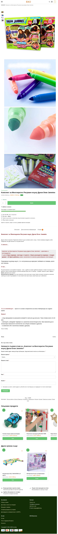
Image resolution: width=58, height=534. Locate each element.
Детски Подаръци (18, 399)
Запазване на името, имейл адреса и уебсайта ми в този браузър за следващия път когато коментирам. (27, 386)
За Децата (25, 399)
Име (2, 374)
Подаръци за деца (47, 399)
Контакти (3, 523)
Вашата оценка (5, 354)
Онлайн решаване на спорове (8, 509)
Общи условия (4, 502)
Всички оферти (10, 399)
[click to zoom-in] (30, 33)
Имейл (3, 380)
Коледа (40, 399)
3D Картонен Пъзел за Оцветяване (35, 473)
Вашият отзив (5, 360)
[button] (55, 2)
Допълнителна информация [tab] (28, 229)
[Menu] (3, 2)
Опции (36, 478)
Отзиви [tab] (40, 229)
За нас (2, 518)
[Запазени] (22, 411)
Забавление (31, 399)
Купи (31, 203)
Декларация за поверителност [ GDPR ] (10, 512)
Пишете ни (32, 502)
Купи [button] (13, 438)
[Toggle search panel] (49, 2)
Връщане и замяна (5, 507)
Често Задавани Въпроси (7, 520)
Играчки (36, 399)
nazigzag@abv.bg (37, 508)
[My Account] (52, 2)
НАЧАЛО (3, 5)
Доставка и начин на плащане (8, 504)
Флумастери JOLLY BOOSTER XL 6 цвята (12, 474)
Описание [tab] (17, 229)
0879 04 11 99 (33, 506)
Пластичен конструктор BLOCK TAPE (36, 433)
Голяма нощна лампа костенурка (11, 433)
